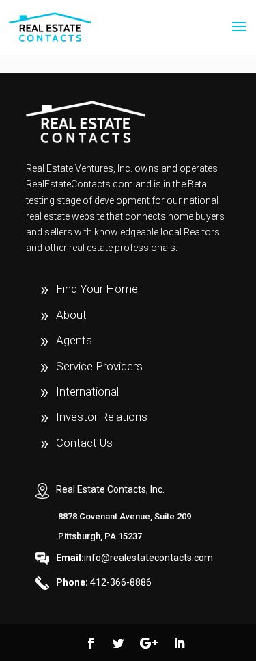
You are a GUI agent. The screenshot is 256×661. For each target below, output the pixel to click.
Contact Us (84, 443)
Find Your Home (97, 289)
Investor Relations (101, 417)
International (87, 391)
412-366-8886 (104, 582)
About (71, 315)
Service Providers (99, 366)
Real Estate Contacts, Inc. (110, 489)
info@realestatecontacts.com (134, 557)
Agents (74, 340)
